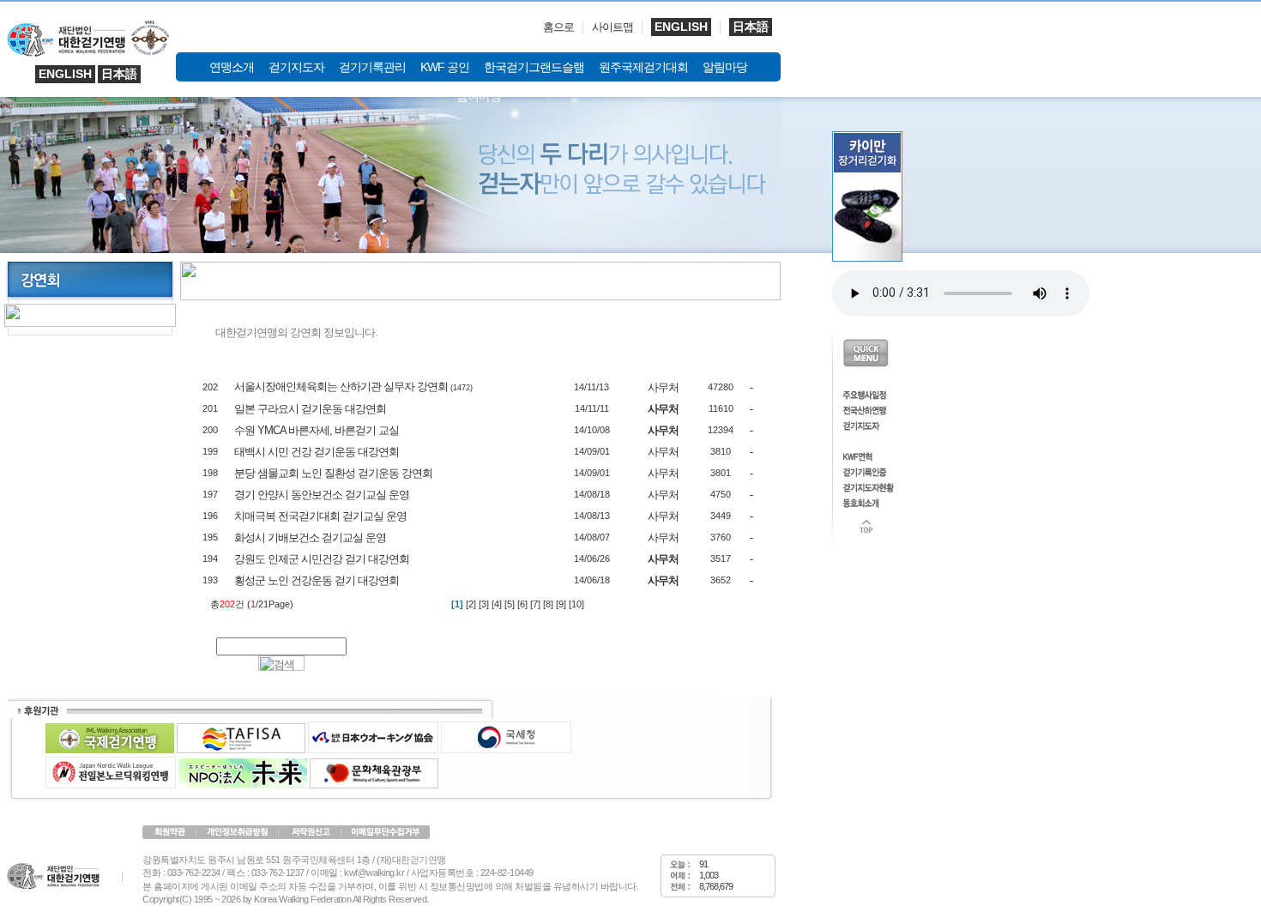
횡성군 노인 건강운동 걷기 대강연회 (316, 580)
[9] (561, 604)
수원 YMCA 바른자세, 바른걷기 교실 (316, 430)
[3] (484, 604)
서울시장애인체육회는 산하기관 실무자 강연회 (341, 386)
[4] (497, 604)
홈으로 (558, 27)
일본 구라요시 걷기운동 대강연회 (310, 408)
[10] (576, 604)
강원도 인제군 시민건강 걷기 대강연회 (321, 559)
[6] (522, 604)
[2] (471, 604)
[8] (548, 604)
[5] (509, 604)
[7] (535, 604)
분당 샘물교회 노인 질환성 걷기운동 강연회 (333, 473)
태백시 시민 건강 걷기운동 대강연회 (316, 451)
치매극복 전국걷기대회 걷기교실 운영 (320, 516)
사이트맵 (612, 27)
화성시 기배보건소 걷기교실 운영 (310, 537)
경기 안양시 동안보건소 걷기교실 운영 (321, 494)
